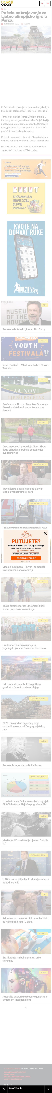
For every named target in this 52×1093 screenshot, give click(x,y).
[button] (45, 533)
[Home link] (7, 3)
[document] (26, 546)
